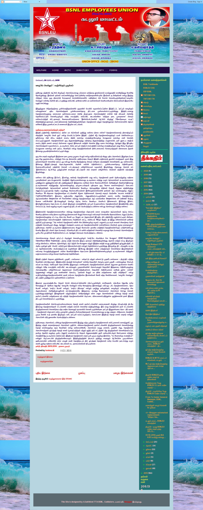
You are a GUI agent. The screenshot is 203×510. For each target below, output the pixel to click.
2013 (146, 473)
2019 (146, 174)
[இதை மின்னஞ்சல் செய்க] (61, 350)
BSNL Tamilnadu (150, 84)
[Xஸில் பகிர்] (66, 350)
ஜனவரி (149, 468)
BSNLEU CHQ (149, 88)
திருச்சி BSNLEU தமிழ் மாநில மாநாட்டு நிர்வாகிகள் (154, 377)
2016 (146, 186)
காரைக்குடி (147, 106)
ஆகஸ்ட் (149, 445)
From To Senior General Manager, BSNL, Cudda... (156, 399)
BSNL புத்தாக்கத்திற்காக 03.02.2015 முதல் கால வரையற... (156, 226)
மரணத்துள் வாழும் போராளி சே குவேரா (156, 406)
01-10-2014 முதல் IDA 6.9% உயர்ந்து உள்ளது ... (155, 436)
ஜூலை (149, 449)
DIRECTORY (82, 70)
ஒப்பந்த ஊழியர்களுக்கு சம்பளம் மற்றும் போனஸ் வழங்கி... (155, 351)
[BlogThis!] (63, 350)
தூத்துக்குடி (147, 128)
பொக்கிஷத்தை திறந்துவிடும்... (152, 271)
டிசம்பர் (149, 197)
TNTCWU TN (148, 99)
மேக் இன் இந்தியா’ (153, 314)
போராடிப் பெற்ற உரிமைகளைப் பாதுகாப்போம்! (157, 233)
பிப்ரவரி (149, 464)
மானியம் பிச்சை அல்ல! (154, 329)
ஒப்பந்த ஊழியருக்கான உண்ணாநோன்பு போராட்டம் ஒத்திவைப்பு (156, 335)
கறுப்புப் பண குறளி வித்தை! (156, 326)
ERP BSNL (147, 91)
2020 (146, 171)
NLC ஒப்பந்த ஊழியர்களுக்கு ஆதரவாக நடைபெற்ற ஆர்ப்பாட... (157, 365)
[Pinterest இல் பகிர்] (70, 350)
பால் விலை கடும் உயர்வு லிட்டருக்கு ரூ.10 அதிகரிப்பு (154, 290)
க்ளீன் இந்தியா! (152, 310)
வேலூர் (146, 146)
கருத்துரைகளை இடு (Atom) (60, 378)
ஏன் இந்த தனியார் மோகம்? (156, 258)
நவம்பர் (149, 200)
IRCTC (67, 70)
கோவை (146, 109)
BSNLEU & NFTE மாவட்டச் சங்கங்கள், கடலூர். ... (156, 359)
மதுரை (146, 139)
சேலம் (145, 113)
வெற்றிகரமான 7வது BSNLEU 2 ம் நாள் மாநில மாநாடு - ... (156, 385)
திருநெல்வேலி (148, 124)
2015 (146, 190)
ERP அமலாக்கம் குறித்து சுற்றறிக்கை (155, 305)
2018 (146, 178)
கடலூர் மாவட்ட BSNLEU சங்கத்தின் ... (155, 422)
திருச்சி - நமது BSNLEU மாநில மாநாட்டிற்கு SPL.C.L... (155, 428)
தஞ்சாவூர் (147, 117)
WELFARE (41, 70)
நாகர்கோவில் (148, 131)
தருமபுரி (146, 120)
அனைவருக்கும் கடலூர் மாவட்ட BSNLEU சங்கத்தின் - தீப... (155, 343)
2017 (146, 182)
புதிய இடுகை (43, 373)
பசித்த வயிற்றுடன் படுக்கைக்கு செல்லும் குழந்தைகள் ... (155, 264)
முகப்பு (81, 373)
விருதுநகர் (147, 142)
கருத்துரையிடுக (46, 361)
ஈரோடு (145, 102)
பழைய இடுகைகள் (123, 373)
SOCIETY (99, 70)
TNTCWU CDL (149, 95)
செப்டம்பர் (150, 442)
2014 (146, 193)
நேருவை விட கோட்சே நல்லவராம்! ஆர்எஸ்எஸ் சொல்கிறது (155, 282)
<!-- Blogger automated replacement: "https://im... (157, 414)
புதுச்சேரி (146, 135)
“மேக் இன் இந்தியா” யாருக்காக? (153, 209)
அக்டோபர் (150, 204)
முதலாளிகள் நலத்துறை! (155, 276)
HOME (55, 70)
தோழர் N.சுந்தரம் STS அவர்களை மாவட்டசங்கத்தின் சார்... (156, 246)
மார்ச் (148, 460)
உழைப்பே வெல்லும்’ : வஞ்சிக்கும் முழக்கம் (154, 239)
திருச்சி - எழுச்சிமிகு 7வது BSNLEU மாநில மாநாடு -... (157, 392)
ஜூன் (148, 453)
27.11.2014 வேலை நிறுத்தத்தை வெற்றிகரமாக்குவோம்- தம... (155, 217)
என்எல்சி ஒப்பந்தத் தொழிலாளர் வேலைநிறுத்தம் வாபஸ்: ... (156, 298)
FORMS (113, 70)
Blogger (128, 501)
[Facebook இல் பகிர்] (68, 350)
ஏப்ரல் (148, 457)
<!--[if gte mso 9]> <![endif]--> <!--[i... (155, 253)
